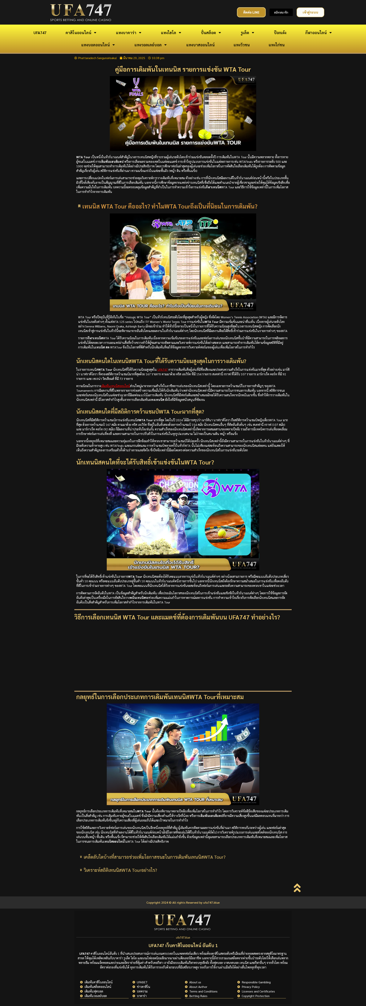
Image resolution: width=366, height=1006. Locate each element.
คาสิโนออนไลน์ (78, 32)
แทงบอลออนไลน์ (95, 44)
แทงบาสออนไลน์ (200, 44)
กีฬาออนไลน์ (316, 32)
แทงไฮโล (168, 32)
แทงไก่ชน (277, 44)
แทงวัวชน (242, 44)
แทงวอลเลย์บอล (148, 44)
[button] (183, 685)
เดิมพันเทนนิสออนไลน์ (115, 386)
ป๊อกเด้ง (280, 32)
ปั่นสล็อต (208, 32)
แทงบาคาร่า (126, 32)
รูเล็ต (245, 32)
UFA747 (40, 32)
